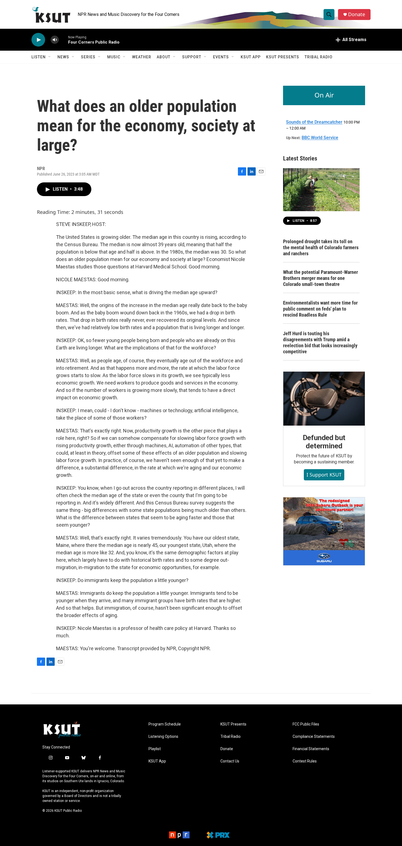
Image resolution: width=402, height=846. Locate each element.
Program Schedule (164, 724)
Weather (141, 57)
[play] (38, 40)
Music (113, 57)
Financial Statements (311, 749)
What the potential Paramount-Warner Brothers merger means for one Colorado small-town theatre (320, 278)
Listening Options (163, 737)
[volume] (54, 40)
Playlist (154, 749)
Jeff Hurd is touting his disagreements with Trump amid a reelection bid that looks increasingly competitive (320, 342)
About (163, 57)
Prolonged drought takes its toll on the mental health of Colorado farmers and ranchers (321, 247)
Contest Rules (305, 761)
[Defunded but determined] (324, 399)
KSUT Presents (282, 57)
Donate (356, 14)
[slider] (63, 39)
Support (191, 57)
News (63, 57)
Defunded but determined (324, 442)
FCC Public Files (306, 724)
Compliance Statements (314, 737)
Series (88, 57)
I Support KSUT (324, 474)
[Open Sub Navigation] (50, 57)
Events (221, 57)
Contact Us (229, 761)
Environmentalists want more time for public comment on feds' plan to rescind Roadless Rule (320, 309)
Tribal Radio (319, 57)
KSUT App (251, 57)
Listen (38, 57)
